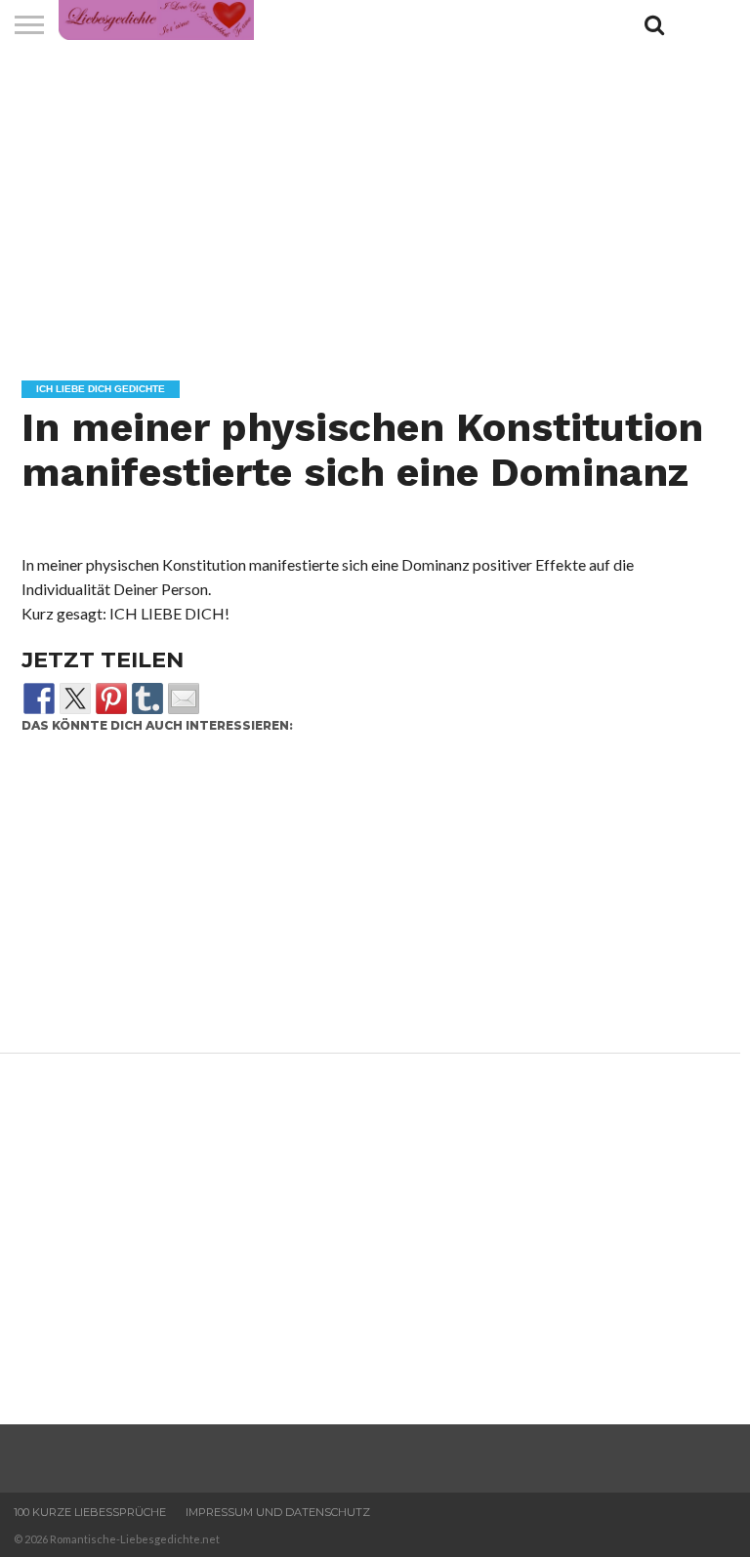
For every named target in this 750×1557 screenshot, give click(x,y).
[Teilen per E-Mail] (183, 698)
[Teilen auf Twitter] (75, 698)
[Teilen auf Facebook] (39, 698)
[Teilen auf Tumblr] (147, 698)
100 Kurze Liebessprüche (90, 1512)
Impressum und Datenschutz (278, 1512)
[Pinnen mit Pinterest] (111, 698)
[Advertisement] (365, 899)
